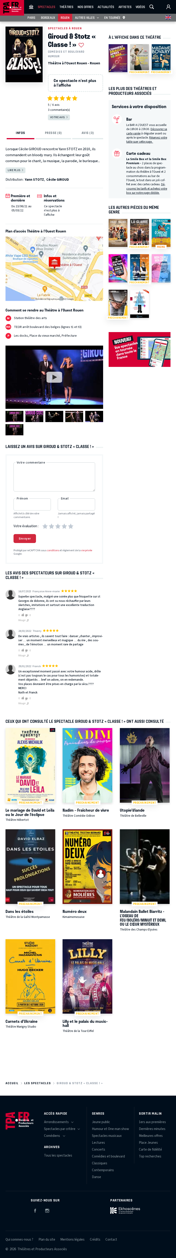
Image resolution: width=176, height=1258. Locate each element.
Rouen (65, 17)
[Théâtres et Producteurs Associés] (31, 7)
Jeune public (101, 1122)
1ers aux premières (152, 1122)
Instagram (47, 1210)
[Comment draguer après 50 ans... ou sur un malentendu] (118, 58)
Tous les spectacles (58, 1155)
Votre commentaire (31, 463)
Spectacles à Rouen (65, 28)
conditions (53, 550)
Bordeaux (48, 17)
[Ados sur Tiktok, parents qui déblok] (118, 268)
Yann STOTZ (34, 179)
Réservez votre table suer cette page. (146, 140)
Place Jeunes (148, 1142)
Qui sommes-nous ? (19, 1239)
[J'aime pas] (27, 615)
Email (65, 499)
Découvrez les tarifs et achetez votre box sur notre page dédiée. (146, 188)
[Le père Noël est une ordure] (139, 304)
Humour (54, 56)
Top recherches (150, 1156)
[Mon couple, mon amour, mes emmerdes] (161, 268)
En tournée (112, 17)
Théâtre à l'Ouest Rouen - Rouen (74, 63)
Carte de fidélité (150, 1149)
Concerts (98, 1149)
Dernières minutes (152, 1129)
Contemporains (103, 1170)
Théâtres (66, 7)
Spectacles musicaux (107, 1135)
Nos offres (86, 7)
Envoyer (25, 538)
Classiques (99, 1163)
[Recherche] (151, 6)
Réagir (22, 620)
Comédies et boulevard (66, 51)
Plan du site (46, 1239)
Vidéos (140, 7)
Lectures (98, 1142)
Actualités (106, 7)
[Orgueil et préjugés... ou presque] (118, 233)
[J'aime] (22, 615)
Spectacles (46, 7)
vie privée (86, 550)
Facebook (35, 1210)
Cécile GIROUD (57, 179)
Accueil (12, 1083)
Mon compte (168, 7)
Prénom (22, 499)
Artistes (125, 7)
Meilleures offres (151, 1135)
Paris (31, 17)
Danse (96, 1177)
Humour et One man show (110, 1129)
